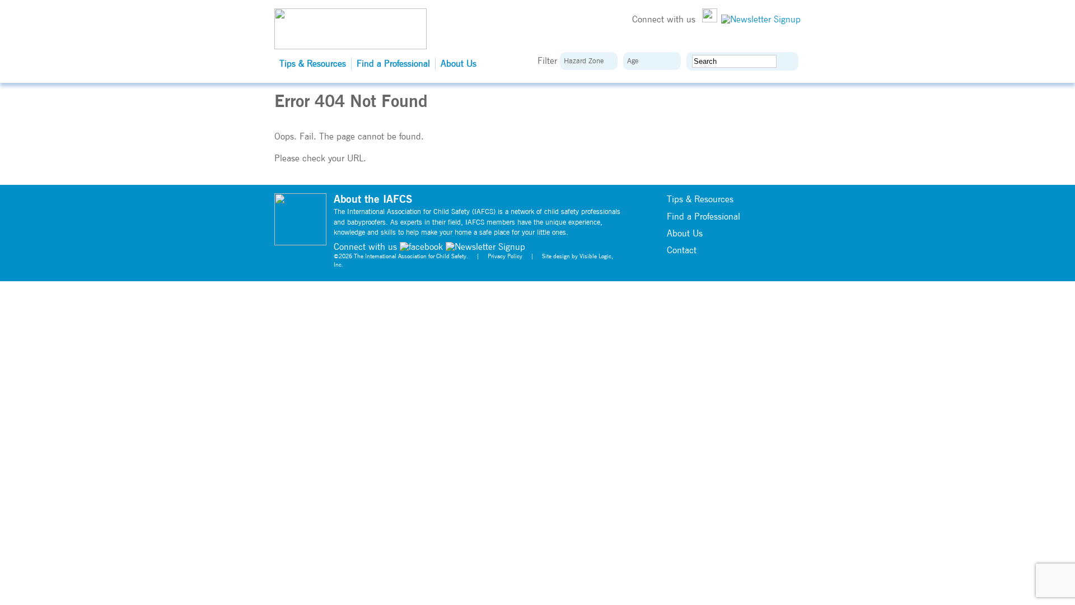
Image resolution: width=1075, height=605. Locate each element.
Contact (682, 250)
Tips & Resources (312, 63)
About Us (458, 63)
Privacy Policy (505, 256)
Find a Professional (393, 63)
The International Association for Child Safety (410, 256)
